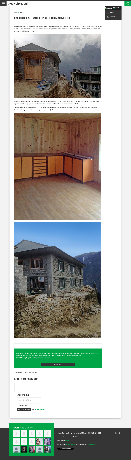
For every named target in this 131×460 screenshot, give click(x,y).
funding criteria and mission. (41, 358)
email (67, 440)
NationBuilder (71, 444)
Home (15, 12)
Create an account (39, 409)
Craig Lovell (116, 7)
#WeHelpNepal (18, 3)
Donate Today (58, 364)
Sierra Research (92, 444)
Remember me (23, 405)
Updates (22, 12)
